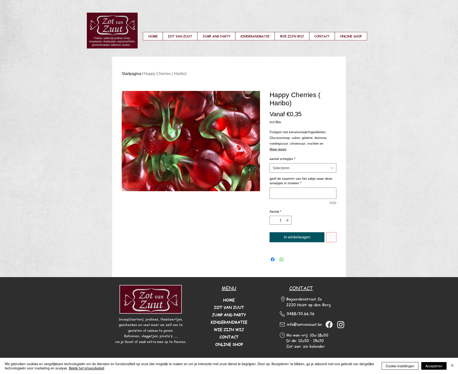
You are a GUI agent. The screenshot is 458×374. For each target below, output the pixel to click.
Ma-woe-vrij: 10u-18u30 (307, 335)
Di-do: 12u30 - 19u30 (305, 340)
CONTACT (229, 337)
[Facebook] (329, 324)
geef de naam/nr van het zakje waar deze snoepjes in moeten (301, 181)
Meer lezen (278, 149)
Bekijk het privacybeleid (86, 368)
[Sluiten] (452, 366)
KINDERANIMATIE (229, 322)
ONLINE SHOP (229, 344)
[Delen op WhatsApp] (282, 259)
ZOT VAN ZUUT (229, 307)
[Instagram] (340, 324)
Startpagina (131, 74)
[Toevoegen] (331, 237)
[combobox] (303, 168)
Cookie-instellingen (400, 365)
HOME (229, 300)
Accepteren (433, 365)
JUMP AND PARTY (229, 314)
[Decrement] (273, 220)
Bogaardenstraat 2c (304, 299)
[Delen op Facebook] (273, 259)
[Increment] (288, 220)
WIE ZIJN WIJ (229, 329)
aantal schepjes (282, 159)
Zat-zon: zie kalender (305, 346)
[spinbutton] (280, 220)
